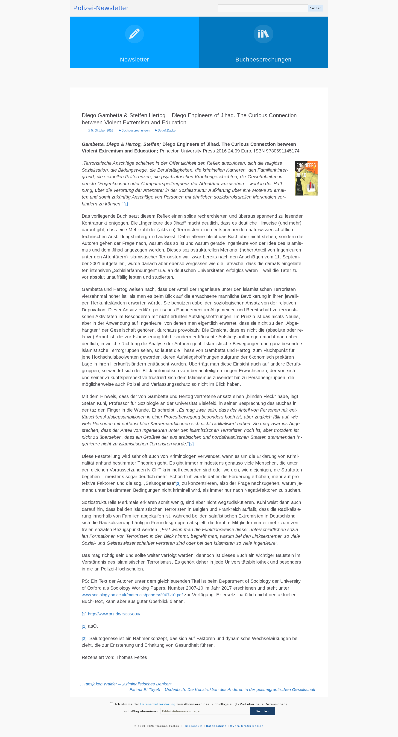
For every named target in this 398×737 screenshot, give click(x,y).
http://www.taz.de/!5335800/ (114, 614)
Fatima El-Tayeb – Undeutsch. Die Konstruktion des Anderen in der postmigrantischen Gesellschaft (224, 689)
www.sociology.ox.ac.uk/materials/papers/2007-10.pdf (132, 595)
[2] (191, 444)
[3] (178, 483)
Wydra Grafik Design (247, 726)
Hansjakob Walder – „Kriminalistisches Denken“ (125, 684)
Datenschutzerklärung (158, 704)
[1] (125, 204)
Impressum (194, 726)
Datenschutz (216, 726)
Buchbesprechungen (135, 130)
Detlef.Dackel (167, 130)
